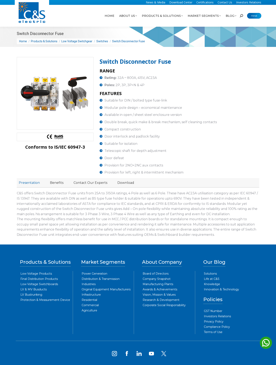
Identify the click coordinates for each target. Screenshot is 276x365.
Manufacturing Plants (158, 284)
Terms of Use (213, 332)
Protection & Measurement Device (45, 300)
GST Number (213, 311)
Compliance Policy (217, 327)
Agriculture (89, 310)
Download (125, 183)
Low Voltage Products (36, 273)
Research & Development (161, 300)
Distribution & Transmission (101, 279)
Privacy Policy (213, 321)
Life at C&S (211, 279)
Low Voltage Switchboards (39, 284)
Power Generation (94, 273)
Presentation (29, 183)
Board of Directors (156, 273)
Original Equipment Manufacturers (106, 289)
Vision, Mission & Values (159, 294)
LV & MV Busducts (33, 289)
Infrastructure (91, 294)
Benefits (56, 183)
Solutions (210, 273)
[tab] (29, 182)
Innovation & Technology (221, 289)
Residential (89, 300)
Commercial (90, 305)
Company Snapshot (157, 279)
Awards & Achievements (160, 289)
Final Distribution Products (39, 279)
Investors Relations (217, 316)
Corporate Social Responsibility (164, 305)
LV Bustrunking (31, 294)
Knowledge (212, 284)
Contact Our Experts (90, 183)
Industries (89, 284)
